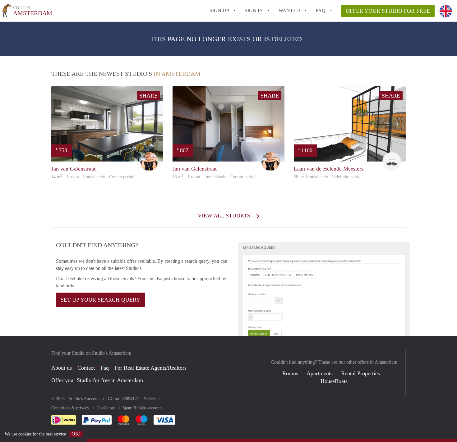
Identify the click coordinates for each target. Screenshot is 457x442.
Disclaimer (106, 408)
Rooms (290, 373)
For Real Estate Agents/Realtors (150, 368)
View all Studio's (225, 215)
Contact (86, 368)
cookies (24, 434)
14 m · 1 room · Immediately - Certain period (92, 177)
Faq (104, 368)
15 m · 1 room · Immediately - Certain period (214, 177)
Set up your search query (100, 300)
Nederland (153, 398)
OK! (76, 433)
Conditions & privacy (70, 408)
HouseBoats (334, 381)
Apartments (320, 373)
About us (61, 368)
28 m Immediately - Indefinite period (328, 177)
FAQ (320, 10)
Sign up (219, 10)
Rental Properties (360, 373)
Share (148, 96)
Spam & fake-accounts (142, 408)
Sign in (254, 10)
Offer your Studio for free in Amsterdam (97, 380)
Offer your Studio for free (388, 11)
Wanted (289, 10)
